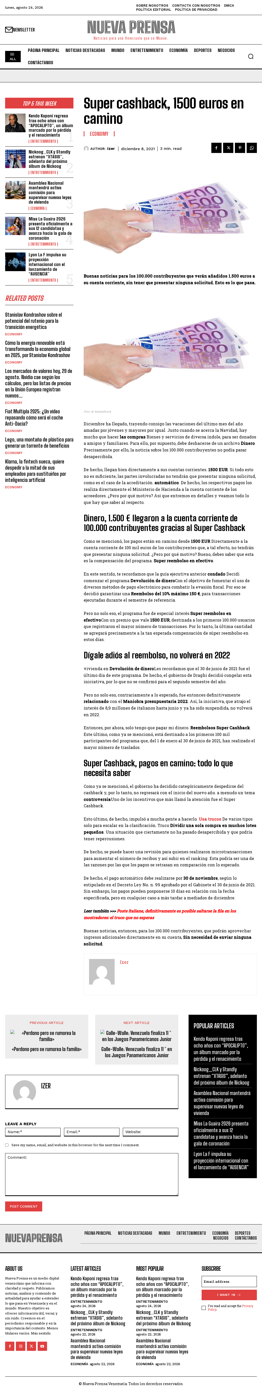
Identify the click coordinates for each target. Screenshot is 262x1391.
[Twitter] (228, 148)
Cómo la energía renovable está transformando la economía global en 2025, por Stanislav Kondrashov (37, 349)
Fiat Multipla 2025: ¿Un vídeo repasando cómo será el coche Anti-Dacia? (34, 417)
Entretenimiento (43, 141)
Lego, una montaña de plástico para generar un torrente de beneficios (39, 442)
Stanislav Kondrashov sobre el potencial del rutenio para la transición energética (33, 321)
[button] (251, 56)
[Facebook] (216, 148)
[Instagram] (20, 1346)
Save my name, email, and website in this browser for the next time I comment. (75, 1145)
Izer (111, 148)
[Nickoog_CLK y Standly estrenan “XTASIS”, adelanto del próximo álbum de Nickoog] (15, 159)
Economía (37, 208)
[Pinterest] (240, 148)
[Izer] (87, 148)
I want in (226, 1295)
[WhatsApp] (252, 148)
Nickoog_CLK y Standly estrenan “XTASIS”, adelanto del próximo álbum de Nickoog (49, 159)
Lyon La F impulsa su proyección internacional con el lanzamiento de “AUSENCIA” (47, 264)
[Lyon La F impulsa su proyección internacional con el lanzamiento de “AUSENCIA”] (15, 261)
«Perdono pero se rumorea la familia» (47, 1049)
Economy (13, 334)
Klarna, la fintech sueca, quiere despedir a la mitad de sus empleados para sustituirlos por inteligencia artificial (35, 470)
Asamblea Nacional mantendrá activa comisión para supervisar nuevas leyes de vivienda (50, 192)
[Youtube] (42, 1346)
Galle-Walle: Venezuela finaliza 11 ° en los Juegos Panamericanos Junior (136, 1052)
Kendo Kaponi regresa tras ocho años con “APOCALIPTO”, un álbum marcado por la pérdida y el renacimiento (51, 125)
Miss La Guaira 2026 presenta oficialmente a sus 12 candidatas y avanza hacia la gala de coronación (50, 228)
